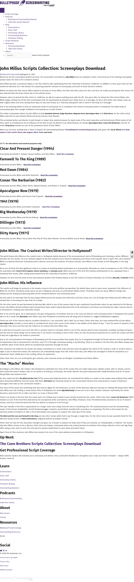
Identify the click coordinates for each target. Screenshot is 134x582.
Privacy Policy (4, 562)
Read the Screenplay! (51, 207)
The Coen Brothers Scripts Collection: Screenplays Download (50, 443)
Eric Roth (125, 130)
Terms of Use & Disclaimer (9, 557)
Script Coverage (11, 14)
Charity (3, 517)
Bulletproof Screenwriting (11, 74)
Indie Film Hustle (15, 49)
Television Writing (15, 38)
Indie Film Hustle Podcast (18, 22)
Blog (7, 25)
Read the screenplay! (65, 154)
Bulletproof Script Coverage (10, 528)
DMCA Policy (4, 566)
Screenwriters (13, 27)
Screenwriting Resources (10, 532)
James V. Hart (5, 132)
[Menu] (2, 10)
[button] (9, 59)
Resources (9, 43)
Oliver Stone (39, 132)
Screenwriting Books (16, 46)
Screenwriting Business (17, 35)
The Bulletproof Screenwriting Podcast (81, 130)
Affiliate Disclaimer (6, 570)
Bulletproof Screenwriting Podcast (22, 19)
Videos (8, 51)
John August (28, 132)
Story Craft (12, 30)
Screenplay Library (16, 33)
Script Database (12, 41)
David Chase (17, 132)
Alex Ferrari (5, 513)
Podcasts (9, 17)
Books (2, 536)
